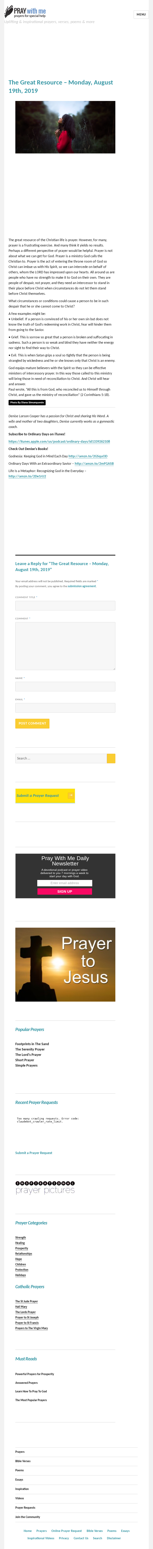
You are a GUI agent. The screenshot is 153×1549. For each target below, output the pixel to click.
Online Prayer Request (66, 1531)
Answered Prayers (26, 1383)
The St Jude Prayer (26, 1301)
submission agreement (82, 586)
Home (28, 1531)
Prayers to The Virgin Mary (31, 1328)
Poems (19, 1470)
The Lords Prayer (25, 1312)
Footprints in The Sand (32, 1044)
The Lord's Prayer (28, 1055)
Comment (22, 618)
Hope (18, 1259)
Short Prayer (24, 1060)
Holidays (20, 1275)
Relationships (23, 1253)
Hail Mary (21, 1307)
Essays (19, 1479)
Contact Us (81, 1538)
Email (20, 699)
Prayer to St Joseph (27, 1317)
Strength (20, 1237)
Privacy (64, 1538)
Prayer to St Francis (27, 1323)
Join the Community (27, 1517)
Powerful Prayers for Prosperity (34, 1374)
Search (97, 1538)
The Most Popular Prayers (31, 1400)
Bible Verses (22, 1461)
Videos (19, 1498)
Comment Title (26, 597)
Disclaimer (114, 1538)
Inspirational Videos (40, 1538)
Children (20, 1264)
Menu (141, 14)
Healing (20, 1243)
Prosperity (21, 1248)
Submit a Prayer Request (44, 796)
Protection (21, 1270)
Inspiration (22, 1489)
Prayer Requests (25, 1507)
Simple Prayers (26, 1066)
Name (20, 678)
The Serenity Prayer (30, 1049)
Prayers (20, 1452)
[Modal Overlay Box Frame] (65, 876)
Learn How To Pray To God (31, 1391)
